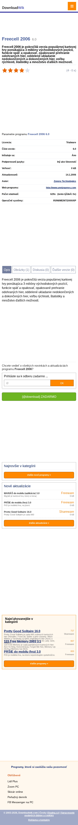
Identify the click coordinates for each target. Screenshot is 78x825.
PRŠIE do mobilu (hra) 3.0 (17, 502)
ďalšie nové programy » (39, 475)
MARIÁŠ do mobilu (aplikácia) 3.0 (22, 493)
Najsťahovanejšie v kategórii (19, 620)
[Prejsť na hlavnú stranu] (13, 9)
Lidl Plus (13, 781)
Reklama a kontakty (39, 820)
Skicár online (15, 791)
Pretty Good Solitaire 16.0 (17, 512)
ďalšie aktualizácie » (39, 523)
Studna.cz (53, 813)
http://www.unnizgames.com (61, 187)
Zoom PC (13, 786)
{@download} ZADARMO (39, 396)
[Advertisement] (39, 22)
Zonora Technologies (65, 181)
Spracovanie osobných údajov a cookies (49, 814)
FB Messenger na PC (20, 802)
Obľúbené (14, 775)
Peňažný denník (17, 797)
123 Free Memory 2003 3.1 (22, 641)
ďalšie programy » (39, 663)
